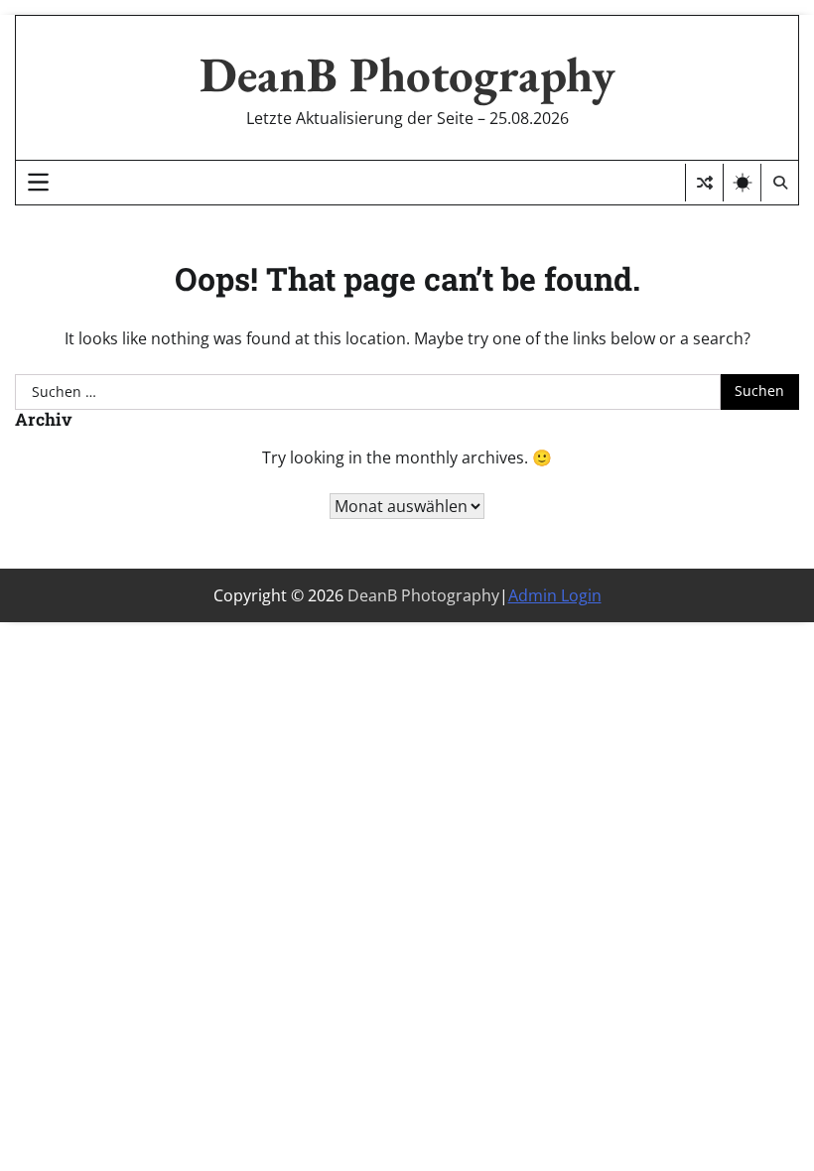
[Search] (779, 182)
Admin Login (555, 595)
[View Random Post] (704, 182)
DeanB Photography (407, 74)
